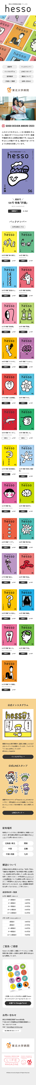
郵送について (26, 76)
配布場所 (10, 76)
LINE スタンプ (26, 71)
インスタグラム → (18, 757)
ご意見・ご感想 (10, 81)
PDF (26, 211)
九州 (26, 854)
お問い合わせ (26, 81)
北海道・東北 (10, 843)
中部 (10, 849)
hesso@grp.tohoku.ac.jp (14, 1027)
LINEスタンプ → (18, 813)
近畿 (26, 849)
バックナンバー (26, 67)
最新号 (10, 67)
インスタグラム (9, 71)
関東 (26, 843)
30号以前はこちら (18, 227)
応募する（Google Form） (18, 1003)
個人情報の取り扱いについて (12, 1030)
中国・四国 (10, 854)
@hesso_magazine (8, 751)
